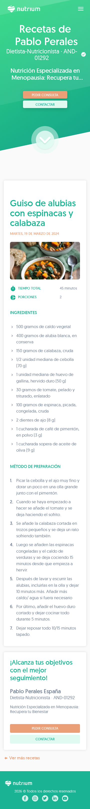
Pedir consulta (45, 95)
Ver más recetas (24, 758)
